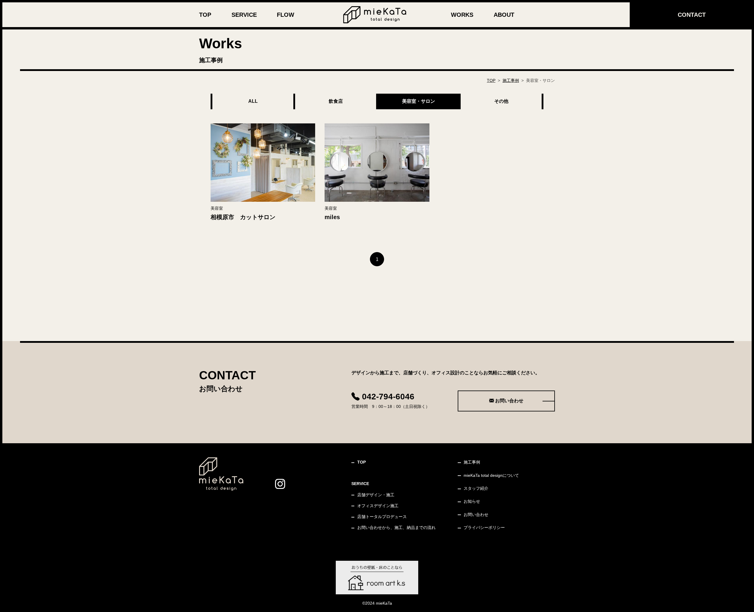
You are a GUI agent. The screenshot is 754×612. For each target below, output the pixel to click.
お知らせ (472, 501)
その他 (501, 101)
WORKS (462, 14)
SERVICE (244, 14)
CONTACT (692, 14)
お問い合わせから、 (396, 527)
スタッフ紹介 (476, 488)
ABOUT (504, 14)
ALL (253, 101)
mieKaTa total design (491, 475)
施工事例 (510, 80)
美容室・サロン (418, 101)
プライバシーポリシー (484, 527)
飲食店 (336, 101)
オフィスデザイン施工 (378, 505)
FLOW (285, 14)
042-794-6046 (387, 396)
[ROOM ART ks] (377, 577)
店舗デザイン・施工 (375, 494)
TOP (205, 14)
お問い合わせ (508, 400)
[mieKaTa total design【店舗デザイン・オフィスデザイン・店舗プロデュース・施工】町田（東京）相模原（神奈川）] (374, 14)
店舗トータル (382, 516)
